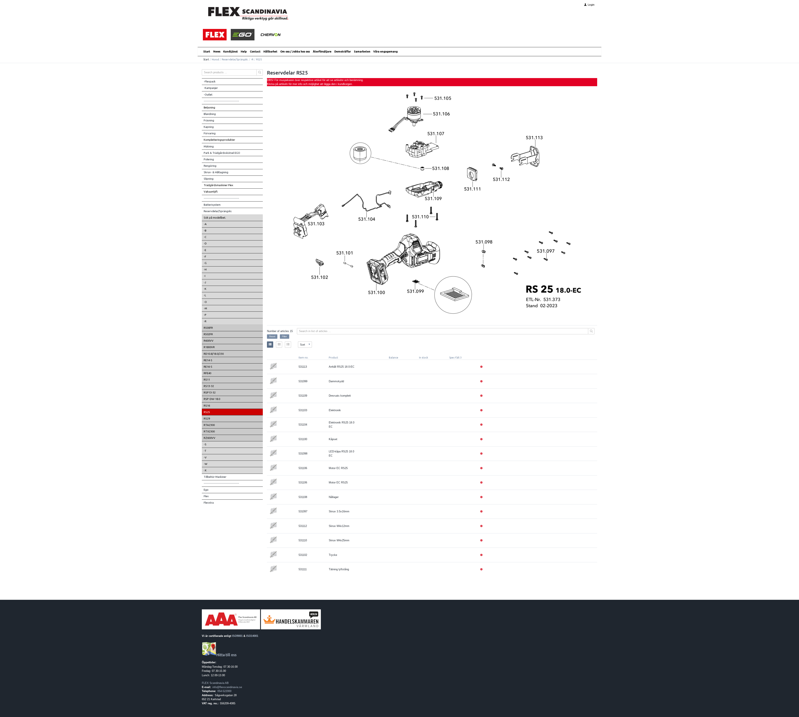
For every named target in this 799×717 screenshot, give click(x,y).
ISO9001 (237, 635)
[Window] (279, 344)
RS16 (207, 405)
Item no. (303, 357)
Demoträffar (342, 51)
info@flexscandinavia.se (227, 687)
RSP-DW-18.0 (212, 398)
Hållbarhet (270, 51)
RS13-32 (209, 386)
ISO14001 (252, 635)
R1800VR (209, 347)
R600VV (208, 340)
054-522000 (224, 691)
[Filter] (591, 331)
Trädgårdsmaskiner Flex (218, 185)
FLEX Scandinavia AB (215, 683)
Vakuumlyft (211, 191)
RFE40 (207, 373)
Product (333, 357)
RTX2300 (209, 431)
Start (206, 51)
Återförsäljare (322, 51)
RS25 (207, 412)
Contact (255, 51)
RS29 (207, 418)
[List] (270, 344)
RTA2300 (209, 424)
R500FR (208, 327)
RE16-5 (208, 366)
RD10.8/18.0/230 (214, 353)
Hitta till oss (226, 655)
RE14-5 (208, 360)
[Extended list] (288, 344)
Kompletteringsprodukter (219, 139)
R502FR (208, 334)
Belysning (209, 107)
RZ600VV (209, 437)
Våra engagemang (385, 51)
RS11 (207, 379)
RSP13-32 (210, 392)
